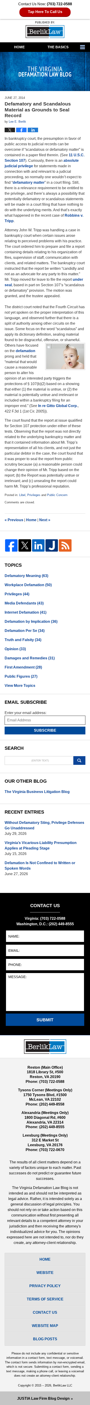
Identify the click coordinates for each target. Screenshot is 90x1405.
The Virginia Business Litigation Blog (37, 792)
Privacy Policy (45, 1286)
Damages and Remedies (30, 658)
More (83, 47)
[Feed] (65, 545)
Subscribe (45, 730)
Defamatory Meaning (26, 576)
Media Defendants (24, 603)
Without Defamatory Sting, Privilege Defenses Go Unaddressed (44, 825)
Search (79, 760)
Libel (22, 495)
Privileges (33, 495)
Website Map (45, 1326)
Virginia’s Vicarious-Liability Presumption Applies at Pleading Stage (41, 845)
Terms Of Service (45, 1299)
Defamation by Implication (31, 621)
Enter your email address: (25, 713)
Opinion (15, 649)
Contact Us (45, 1312)
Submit (45, 1019)
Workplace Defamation (28, 585)
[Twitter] (24, 545)
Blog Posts (45, 1339)
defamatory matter (29, 182)
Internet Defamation (25, 612)
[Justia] (51, 545)
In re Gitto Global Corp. (58, 406)
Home (19, 47)
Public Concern (57, 495)
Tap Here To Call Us (45, 12)
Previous (14, 520)
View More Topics (20, 686)
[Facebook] (11, 545)
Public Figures (21, 676)
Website (45, 1273)
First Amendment (23, 667)
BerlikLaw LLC (62, 1385)
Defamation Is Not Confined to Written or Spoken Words (40, 865)
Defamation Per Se (25, 631)
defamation (25, 351)
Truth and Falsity (23, 640)
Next (44, 520)
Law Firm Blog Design (43, 1398)
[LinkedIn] (38, 545)
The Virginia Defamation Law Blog (45, 29)
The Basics (58, 47)
